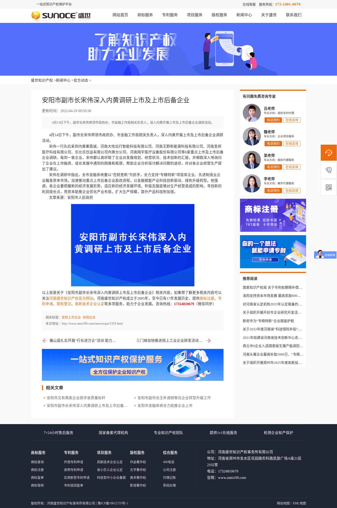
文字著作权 (138, 470)
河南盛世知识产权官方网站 (71, 298)
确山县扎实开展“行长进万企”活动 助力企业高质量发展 (83, 340)
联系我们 (293, 15)
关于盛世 (269, 15)
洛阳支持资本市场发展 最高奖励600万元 (273, 296)
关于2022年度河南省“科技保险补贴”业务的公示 (279, 329)
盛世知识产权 (42, 80)
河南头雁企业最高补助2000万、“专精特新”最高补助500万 (287, 354)
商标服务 (145, 15)
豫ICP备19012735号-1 (113, 503)
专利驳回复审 (73, 485)
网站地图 (283, 503)
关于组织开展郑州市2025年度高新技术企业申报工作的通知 (288, 362)
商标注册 (207, 298)
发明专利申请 (73, 470)
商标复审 (37, 477)
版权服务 (219, 15)
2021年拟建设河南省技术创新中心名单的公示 (277, 338)
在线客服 (249, 4)
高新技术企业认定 (89, 304)
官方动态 (81, 80)
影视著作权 (138, 485)
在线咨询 (291, 120)
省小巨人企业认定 (110, 470)
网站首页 (120, 15)
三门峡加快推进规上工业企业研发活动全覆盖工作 (173, 340)
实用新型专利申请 (77, 477)
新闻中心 (244, 15)
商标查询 (37, 462)
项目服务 (194, 15)
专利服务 (170, 15)
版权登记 (64, 304)
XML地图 (299, 503)
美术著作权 (138, 477)
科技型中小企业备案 (111, 477)
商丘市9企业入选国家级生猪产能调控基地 (275, 346)
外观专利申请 (73, 462)
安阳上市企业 (71, 317)
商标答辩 (37, 485)
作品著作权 (138, 462)
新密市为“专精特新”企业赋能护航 (268, 321)
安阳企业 (89, 317)
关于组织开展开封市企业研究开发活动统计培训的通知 (284, 312)
